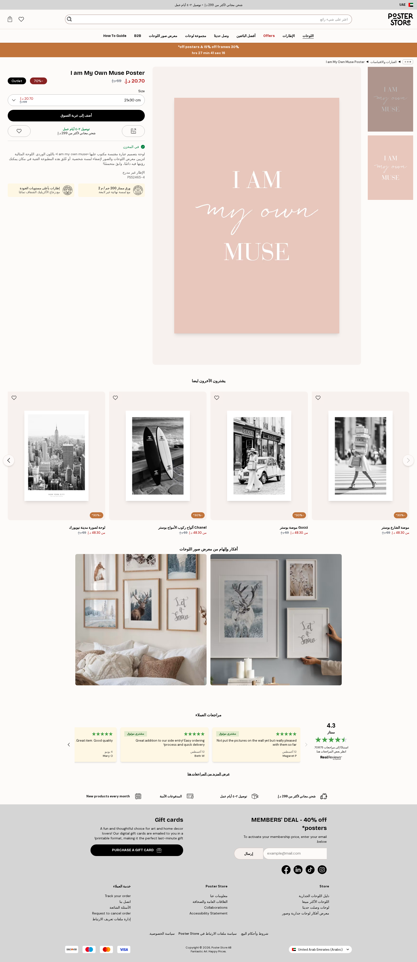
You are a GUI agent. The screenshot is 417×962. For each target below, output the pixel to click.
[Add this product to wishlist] (19, 131)
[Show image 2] (390, 167)
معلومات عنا (219, 896)
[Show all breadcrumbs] (408, 61)
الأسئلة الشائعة (120, 907)
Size (141, 91)
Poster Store (219, 947)
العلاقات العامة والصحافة (210, 901)
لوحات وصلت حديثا (315, 907)
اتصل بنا (125, 901)
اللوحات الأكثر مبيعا (315, 901)
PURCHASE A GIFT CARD (133, 850)
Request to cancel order (111, 913)
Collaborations (216, 907)
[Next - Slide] (8, 460)
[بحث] (69, 19)
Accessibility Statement (208, 913)
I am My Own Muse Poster (345, 62)
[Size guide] (133, 131)
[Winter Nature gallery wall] (276, 619)
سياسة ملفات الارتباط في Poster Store (208, 933)
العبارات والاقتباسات (383, 62)
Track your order (118, 896)
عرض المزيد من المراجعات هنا (209, 774)
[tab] (21, 19)
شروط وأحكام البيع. (254, 933)
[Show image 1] (390, 99)
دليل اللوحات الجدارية (314, 896)
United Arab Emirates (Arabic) (320, 950)
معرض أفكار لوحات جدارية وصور (305, 913)
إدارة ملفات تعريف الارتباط (111, 919)
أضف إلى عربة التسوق (76, 115)
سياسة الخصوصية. (162, 933)
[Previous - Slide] (408, 460)
